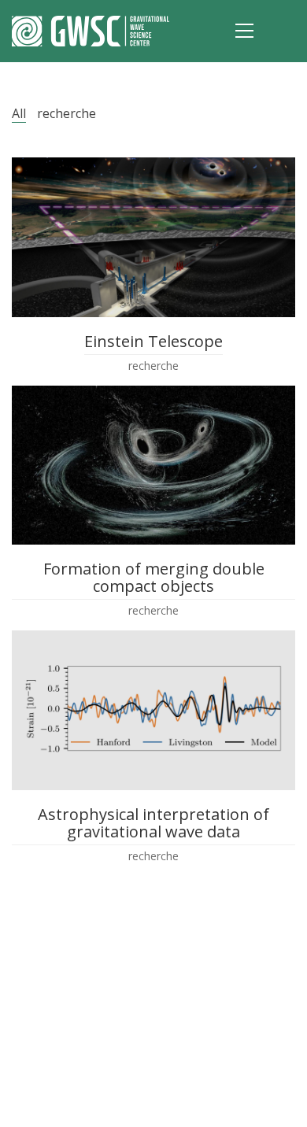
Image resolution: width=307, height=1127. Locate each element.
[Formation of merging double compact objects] (153, 465)
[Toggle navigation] (244, 31)
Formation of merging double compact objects (153, 577)
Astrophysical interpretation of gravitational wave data (153, 823)
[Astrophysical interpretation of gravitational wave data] (153, 710)
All (19, 113)
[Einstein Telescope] (153, 237)
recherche (66, 113)
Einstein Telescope (153, 341)
